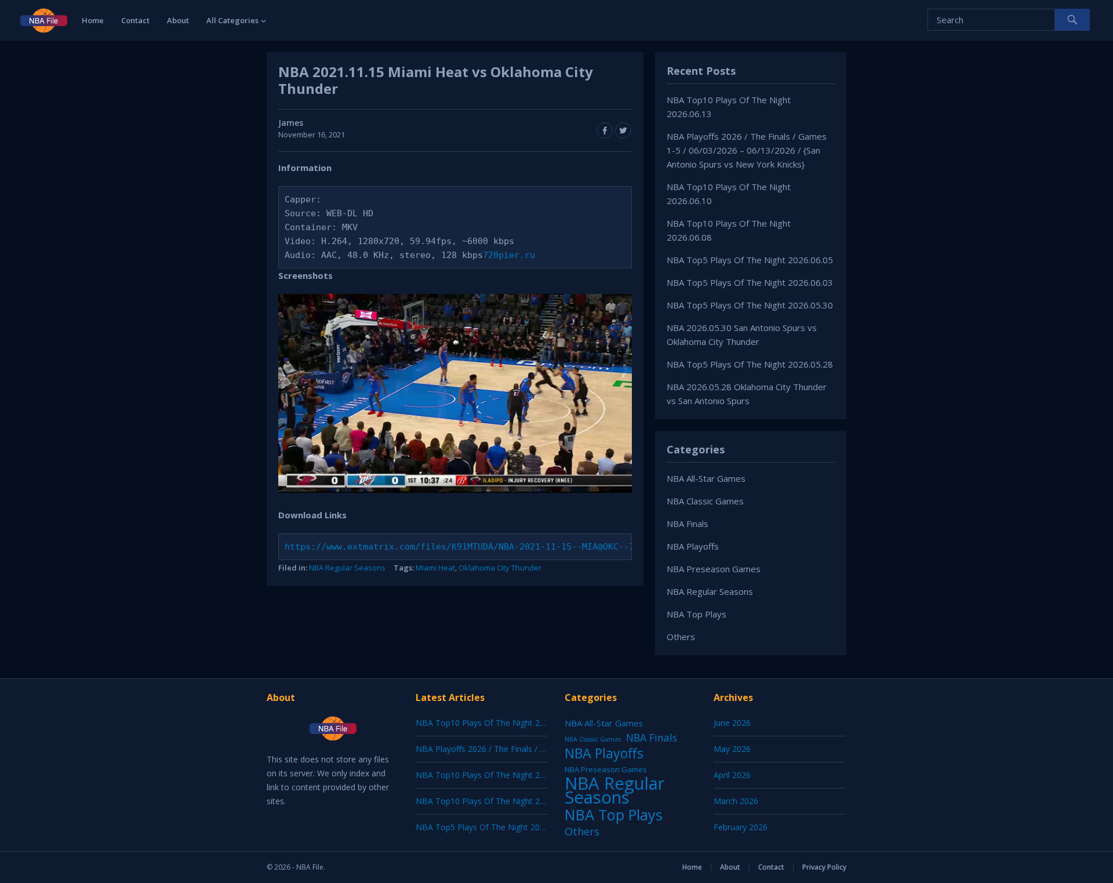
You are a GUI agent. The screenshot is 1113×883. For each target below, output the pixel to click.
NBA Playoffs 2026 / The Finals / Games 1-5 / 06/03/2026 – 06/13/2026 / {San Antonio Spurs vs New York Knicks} (747, 150)
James (290, 122)
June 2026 (732, 722)
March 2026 (736, 800)
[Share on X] (623, 130)
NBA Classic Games (705, 501)
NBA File (309, 867)
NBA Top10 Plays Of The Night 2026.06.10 (496, 774)
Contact (135, 20)
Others (681, 636)
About (178, 20)
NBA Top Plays (696, 614)
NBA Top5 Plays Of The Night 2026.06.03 (750, 282)
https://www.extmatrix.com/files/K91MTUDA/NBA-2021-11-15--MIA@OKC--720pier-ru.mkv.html (506, 547)
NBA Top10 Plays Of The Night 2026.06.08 (496, 800)
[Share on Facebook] (604, 130)
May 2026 (732, 748)
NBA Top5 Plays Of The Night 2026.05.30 (750, 305)
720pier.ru (509, 255)
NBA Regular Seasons (347, 567)
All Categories (232, 20)
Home (93, 20)
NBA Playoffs (693, 546)
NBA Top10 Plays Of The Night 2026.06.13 (496, 722)
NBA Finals (687, 523)
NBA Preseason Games (714, 569)
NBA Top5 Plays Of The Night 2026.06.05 (750, 260)
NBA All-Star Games (706, 478)
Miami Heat (435, 567)
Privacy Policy (824, 867)
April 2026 (732, 774)
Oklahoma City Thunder (500, 567)
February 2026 (741, 827)
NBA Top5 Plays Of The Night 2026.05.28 (750, 364)
